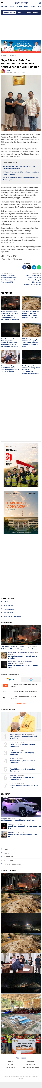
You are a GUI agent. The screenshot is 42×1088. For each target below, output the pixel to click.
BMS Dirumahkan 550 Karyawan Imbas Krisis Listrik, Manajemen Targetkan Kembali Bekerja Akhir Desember (10, 315)
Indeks (10, 1061)
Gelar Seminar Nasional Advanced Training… (23, 737)
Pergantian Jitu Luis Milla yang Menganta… (22, 753)
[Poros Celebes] (21, 3)
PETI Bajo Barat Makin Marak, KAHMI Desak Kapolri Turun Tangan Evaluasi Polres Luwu (30, 314)
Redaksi (11, 1064)
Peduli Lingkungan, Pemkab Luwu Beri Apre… (23, 770)
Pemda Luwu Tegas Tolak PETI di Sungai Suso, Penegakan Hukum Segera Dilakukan (10, 368)
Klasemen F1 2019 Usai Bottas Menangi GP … (22, 778)
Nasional (23, 647)
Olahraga (13, 750)
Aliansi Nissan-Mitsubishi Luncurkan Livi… (24, 786)
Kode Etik (30, 1061)
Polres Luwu (8, 613)
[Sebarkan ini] (24, 267)
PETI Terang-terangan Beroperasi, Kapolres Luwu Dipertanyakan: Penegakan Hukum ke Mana (30, 342)
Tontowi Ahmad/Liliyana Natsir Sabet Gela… (22, 762)
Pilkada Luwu (17, 259)
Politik (23, 734)
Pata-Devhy (6, 259)
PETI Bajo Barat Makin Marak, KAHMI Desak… (22, 657)
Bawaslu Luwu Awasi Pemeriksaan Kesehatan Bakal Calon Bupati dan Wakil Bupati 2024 (9, 277)
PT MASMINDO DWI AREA (12, 616)
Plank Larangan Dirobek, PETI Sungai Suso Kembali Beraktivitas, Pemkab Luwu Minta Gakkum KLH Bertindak (10, 342)
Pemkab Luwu (9, 609)
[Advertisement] (21, 26)
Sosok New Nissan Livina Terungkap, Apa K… (24, 827)
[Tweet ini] (29, 267)
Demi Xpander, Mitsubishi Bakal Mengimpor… (22, 745)
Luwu (6, 602)
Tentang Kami (31, 1064)
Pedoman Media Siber (31, 1068)
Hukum (20, 661)
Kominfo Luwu (9, 605)
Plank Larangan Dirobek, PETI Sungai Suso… (23, 666)
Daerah (7, 647)
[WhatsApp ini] (39, 267)
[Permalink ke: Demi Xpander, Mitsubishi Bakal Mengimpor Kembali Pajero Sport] (21, 807)
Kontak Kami (10, 1068)
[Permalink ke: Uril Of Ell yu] (3, 71)
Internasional (15, 647)
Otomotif (13, 742)
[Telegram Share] (34, 267)
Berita (3, 647)
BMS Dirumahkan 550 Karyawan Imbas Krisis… (19, 649)
